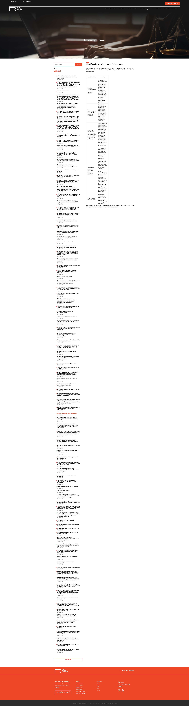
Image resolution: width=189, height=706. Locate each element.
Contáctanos (79, 689)
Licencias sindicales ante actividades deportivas (66, 476)
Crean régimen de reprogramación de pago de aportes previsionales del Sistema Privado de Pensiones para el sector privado (68, 585)
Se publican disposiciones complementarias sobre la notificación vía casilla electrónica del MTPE (68, 322)
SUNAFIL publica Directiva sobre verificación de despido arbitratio (68, 610)
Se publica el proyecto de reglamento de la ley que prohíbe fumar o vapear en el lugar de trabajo (68, 135)
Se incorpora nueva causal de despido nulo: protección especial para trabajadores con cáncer (68, 226)
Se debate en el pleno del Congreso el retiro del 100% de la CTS (68, 458)
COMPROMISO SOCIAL (110, 9)
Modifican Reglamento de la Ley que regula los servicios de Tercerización (68, 650)
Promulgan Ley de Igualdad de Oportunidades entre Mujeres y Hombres (67, 165)
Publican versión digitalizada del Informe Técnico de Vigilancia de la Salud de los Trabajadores (67, 551)
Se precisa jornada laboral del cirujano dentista (66, 352)
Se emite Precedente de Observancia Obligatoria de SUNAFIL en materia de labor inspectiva (68, 202)
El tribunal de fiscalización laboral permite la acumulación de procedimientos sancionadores (68, 408)
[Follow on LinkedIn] (119, 690)
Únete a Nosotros (156, 9)
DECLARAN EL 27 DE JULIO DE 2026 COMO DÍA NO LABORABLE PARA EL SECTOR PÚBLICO (68, 112)
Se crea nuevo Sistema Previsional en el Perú (68, 389)
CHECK (98, 690)
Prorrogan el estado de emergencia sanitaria (68, 567)
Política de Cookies (80, 691)
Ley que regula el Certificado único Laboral (68, 524)
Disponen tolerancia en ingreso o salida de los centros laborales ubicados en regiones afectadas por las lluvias (68, 545)
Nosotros (121, 9)
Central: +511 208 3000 (127, 670)
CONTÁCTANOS (172, 3)
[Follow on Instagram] (122, 690)
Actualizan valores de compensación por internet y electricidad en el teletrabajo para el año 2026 (68, 147)
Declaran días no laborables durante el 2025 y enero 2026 (68, 294)
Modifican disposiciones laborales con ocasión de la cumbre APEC (66, 384)
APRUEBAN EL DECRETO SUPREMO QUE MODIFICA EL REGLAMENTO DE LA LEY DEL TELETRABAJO (67, 77)
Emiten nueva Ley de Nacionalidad (65, 242)
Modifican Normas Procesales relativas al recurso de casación (67, 557)
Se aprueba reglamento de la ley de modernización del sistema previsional (67, 220)
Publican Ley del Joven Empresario (65, 520)
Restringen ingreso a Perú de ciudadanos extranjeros (67, 598)
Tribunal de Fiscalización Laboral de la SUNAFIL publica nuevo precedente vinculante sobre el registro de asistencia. (67, 440)
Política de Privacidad (81, 693)
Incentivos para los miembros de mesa (67, 316)
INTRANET (99, 681)
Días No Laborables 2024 (63, 490)
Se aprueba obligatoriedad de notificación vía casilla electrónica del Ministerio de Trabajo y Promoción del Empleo (68, 394)
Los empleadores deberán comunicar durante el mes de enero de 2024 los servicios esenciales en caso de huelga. (68, 496)
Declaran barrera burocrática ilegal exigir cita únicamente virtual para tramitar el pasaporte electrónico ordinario (68, 282)
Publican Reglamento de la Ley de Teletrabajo (65, 562)
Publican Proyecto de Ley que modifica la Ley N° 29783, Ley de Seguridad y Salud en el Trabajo (68, 195)
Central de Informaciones (171, 9)
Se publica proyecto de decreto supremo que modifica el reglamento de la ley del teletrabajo (68, 328)
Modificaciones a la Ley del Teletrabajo (67, 413)
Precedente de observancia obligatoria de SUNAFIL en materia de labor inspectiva (67, 232)
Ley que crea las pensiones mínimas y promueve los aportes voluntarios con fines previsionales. (68, 639)
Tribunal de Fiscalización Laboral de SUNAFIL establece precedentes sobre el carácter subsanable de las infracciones (68, 452)
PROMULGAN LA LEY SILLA (63, 91)
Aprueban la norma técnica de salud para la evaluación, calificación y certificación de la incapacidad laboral (68, 358)
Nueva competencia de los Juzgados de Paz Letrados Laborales (68, 368)
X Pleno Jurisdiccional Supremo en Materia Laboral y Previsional (67, 645)
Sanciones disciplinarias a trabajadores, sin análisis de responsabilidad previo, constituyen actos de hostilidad (68, 621)
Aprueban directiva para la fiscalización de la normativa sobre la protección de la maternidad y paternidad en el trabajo (68, 373)
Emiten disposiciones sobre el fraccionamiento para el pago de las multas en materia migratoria (68, 539)
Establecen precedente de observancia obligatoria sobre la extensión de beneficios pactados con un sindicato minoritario (68, 579)
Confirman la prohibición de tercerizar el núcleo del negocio (67, 533)
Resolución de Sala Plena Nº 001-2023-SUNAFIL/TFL (66, 627)
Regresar (68, 659)
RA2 (98, 687)
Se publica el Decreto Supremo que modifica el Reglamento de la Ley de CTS (68, 176)
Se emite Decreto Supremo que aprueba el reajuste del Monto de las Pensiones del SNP (68, 160)
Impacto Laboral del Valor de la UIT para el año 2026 (67, 170)
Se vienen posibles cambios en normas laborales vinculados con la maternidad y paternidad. (67, 419)
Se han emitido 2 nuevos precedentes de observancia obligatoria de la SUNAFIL (67, 246)
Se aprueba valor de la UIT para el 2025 (66, 363)
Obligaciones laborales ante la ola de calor (67, 486)
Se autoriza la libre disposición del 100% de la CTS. (68, 446)
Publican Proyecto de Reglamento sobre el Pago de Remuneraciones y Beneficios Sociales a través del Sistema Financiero (68, 208)
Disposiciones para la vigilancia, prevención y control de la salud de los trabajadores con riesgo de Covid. (68, 633)
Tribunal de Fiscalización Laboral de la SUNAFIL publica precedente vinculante (67, 615)
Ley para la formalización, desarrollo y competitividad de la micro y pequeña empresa (66, 271)
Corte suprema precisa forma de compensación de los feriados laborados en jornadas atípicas (68, 470)
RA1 (98, 685)
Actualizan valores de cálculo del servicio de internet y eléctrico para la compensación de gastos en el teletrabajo (68, 288)
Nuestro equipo (144, 9)
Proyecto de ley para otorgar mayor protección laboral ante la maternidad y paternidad (67, 481)
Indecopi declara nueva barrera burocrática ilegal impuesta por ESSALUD (68, 307)
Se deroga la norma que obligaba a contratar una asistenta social (68, 266)
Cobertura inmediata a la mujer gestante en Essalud (65, 312)
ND (97, 683)
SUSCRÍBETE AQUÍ (62, 692)
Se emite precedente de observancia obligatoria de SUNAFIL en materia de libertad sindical (66, 335)
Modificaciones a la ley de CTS (64, 276)
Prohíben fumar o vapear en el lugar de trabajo (67, 379)
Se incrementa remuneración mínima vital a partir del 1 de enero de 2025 (68, 340)
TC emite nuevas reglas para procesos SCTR (68, 528)
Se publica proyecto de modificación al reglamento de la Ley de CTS (67, 237)
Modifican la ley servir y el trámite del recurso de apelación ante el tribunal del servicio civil (68, 502)
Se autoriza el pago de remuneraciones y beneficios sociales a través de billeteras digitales (67, 260)
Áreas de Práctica (132, 9)
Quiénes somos (79, 684)
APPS (98, 688)
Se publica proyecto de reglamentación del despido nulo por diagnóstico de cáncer (68, 141)
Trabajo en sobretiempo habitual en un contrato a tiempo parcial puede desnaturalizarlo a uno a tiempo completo (68, 604)
